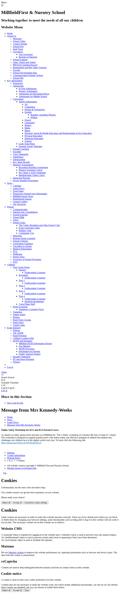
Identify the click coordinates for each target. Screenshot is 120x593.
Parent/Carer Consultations (25, 212)
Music (27, 130)
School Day (18, 46)
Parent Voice (19, 257)
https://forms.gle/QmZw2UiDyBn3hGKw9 (21, 443)
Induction (17, 236)
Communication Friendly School (28, 75)
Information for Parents (29, 351)
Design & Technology (35, 109)
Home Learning (20, 306)
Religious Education (34, 138)
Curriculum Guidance (23, 243)
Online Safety (19, 314)
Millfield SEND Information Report (35, 343)
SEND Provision (26, 349)
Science (28, 141)
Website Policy (14, 458)
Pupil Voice (18, 322)
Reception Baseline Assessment (33, 167)
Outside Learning (21, 149)
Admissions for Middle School (33, 96)
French (28, 120)
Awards (16, 70)
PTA (15, 251)
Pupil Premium (20, 335)
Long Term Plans (27, 144)
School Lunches (20, 214)
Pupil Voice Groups (22, 320)
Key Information (14, 80)
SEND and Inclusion (22, 341)
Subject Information (28, 101)
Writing (33, 117)
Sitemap (10, 453)
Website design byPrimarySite (21, 468)
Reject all (6, 503)
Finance (16, 362)
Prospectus (18, 83)
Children (11, 264)
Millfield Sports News (23, 196)
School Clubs (19, 222)
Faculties (17, 151)
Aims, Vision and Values (24, 62)
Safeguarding (19, 159)
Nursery (22, 270)
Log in (10, 367)
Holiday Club (25, 230)
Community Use (26, 233)
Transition (17, 312)
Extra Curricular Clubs (29, 228)
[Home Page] (2, 5)
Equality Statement (21, 356)
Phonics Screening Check (30, 170)
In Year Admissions (28, 88)
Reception (23, 275)
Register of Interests (28, 57)
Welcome (17, 38)
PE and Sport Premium (23, 359)
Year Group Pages (21, 267)
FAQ (15, 262)
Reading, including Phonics (43, 115)
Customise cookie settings (36, 503)
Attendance (18, 157)
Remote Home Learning (24, 238)
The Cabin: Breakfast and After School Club (39, 225)
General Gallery (20, 201)
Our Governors (26, 54)
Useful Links (19, 325)
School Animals (20, 59)
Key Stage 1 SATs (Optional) (32, 172)
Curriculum (18, 99)
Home (10, 33)
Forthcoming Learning (35, 272)
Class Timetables (20, 154)
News (9, 183)
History (28, 125)
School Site (18, 78)
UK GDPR (18, 333)
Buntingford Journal (22, 199)
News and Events (15, 403)
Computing (30, 107)
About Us (11, 36)
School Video (19, 41)
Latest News (18, 188)
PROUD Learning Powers (25, 65)
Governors (18, 52)
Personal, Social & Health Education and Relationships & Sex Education (58, 133)
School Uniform (20, 241)
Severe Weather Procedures (25, 180)
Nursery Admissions (28, 91)
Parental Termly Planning (30, 146)
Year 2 (22, 285)
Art (26, 104)
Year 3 (22, 291)
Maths (27, 128)
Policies (16, 330)
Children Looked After (23, 338)
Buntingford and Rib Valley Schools (29, 67)
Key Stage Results (21, 162)
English (28, 112)
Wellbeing (17, 254)
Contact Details (20, 44)
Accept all (17, 503)
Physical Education (33, 136)
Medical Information (22, 249)
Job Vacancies (19, 204)
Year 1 (22, 280)
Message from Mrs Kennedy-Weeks (23, 425)
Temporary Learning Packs (31, 309)
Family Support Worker (30, 354)
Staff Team (18, 49)
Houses (16, 317)
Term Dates (18, 191)
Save (27, 590)
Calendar (17, 186)
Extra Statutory (14, 328)
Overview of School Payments (27, 259)
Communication (20, 209)
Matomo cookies (16, 552)
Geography (30, 122)
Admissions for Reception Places (34, 94)
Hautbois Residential (34, 301)
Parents (10, 207)
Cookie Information (16, 455)
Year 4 (22, 296)
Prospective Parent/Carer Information (30, 193)
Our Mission (24, 346)
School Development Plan (25, 73)
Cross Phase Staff (27, 304)
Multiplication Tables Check (32, 175)
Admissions (18, 86)
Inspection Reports (21, 178)
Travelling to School (22, 246)
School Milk (18, 217)
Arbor (15, 220)
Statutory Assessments (23, 165)
